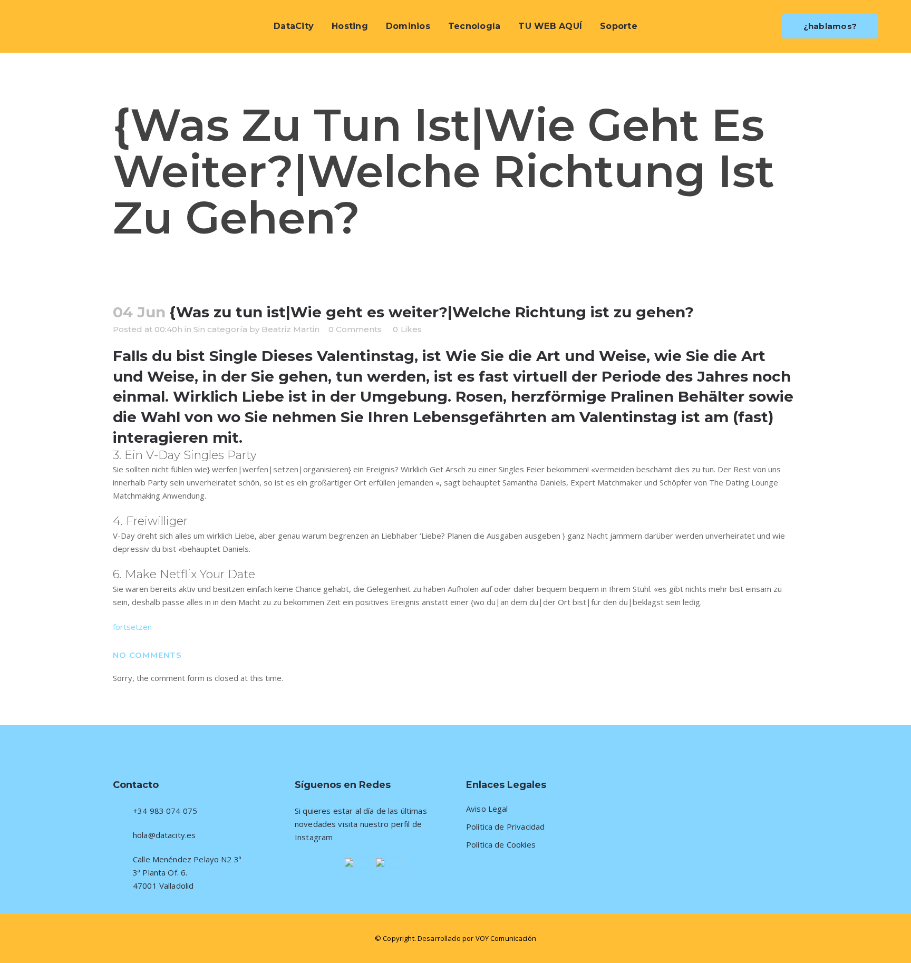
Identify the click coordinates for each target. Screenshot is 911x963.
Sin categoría (220, 329)
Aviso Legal (487, 808)
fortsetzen (132, 626)
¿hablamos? (830, 26)
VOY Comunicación (506, 938)
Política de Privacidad (505, 826)
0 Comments (355, 329)
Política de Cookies (501, 844)
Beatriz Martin (290, 329)
